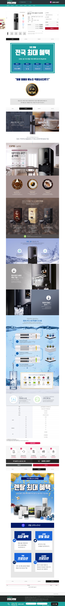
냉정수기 (17, 5)
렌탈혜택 (39, 39)
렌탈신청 (51, 28)
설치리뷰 (52, 39)
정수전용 (21, 5)
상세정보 (26, 39)
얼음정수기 (8, 5)
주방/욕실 (30, 5)
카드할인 (34, 5)
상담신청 (46, 465)
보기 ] (48, 605)
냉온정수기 (12, 5)
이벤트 (13, 39)
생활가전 (25, 5)
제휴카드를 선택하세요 (31, 31)
